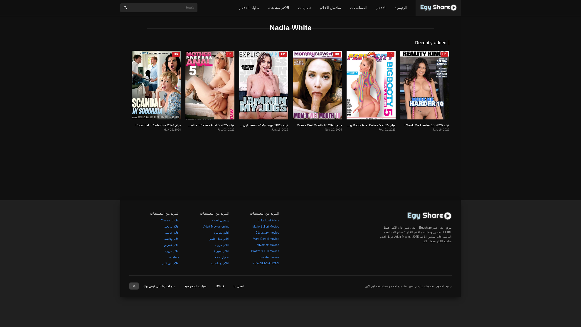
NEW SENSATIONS (265, 263)
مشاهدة (174, 257)
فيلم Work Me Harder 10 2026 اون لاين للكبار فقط (414, 125)
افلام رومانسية (220, 263)
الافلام (381, 8)
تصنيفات (304, 8)
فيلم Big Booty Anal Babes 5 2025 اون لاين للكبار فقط (358, 125)
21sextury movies (267, 232)
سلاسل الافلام (330, 8)
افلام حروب (222, 245)
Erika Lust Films (268, 220)
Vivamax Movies (268, 245)
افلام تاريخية (171, 226)
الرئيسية (401, 8)
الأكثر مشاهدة (278, 8)
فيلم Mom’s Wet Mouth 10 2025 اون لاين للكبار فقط (306, 125)
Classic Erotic (170, 220)
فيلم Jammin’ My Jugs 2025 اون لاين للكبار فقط (255, 125)
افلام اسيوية (221, 251)
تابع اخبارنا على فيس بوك (159, 286)
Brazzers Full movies (265, 251)
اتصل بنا (239, 286)
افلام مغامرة (221, 232)
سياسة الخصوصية (196, 286)
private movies (269, 257)
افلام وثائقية (171, 238)
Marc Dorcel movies (266, 238)
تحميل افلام (222, 257)
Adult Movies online (216, 226)
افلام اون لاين (170, 263)
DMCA (220, 286)
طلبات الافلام (249, 8)
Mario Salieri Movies (265, 226)
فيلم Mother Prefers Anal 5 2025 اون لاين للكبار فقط (197, 125)
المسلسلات (358, 8)
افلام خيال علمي (219, 238)
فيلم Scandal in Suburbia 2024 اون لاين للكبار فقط (145, 125)
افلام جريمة (172, 232)
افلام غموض (171, 245)
